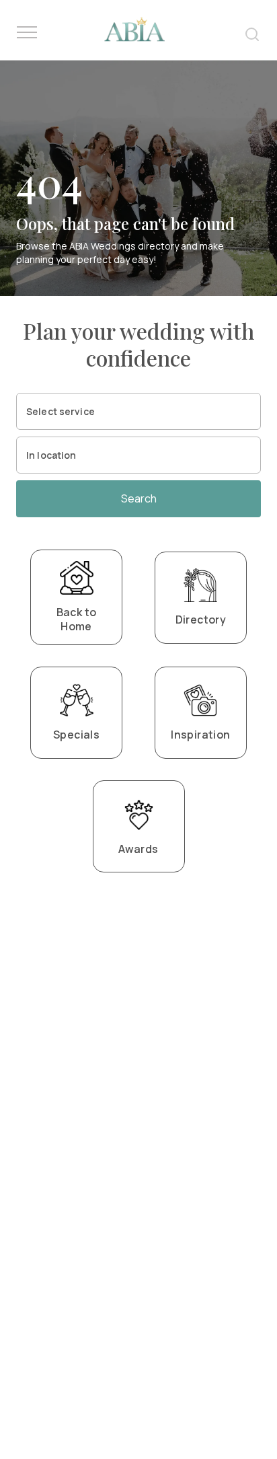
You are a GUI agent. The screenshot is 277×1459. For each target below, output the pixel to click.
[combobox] (138, 411)
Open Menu (27, 33)
